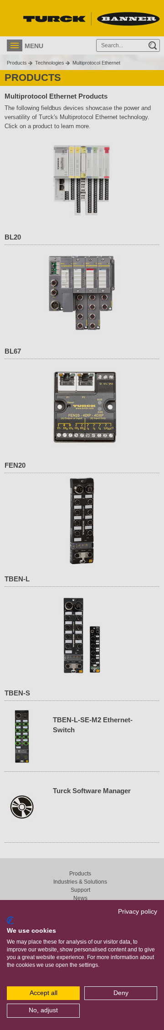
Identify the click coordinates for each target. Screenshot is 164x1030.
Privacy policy (137, 911)
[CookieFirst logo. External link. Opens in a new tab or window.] (10, 920)
